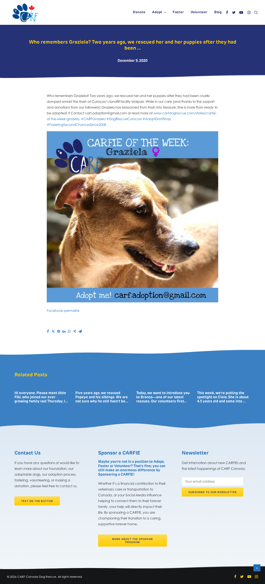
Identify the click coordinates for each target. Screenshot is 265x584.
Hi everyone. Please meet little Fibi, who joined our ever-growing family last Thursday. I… (41, 397)
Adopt (157, 12)
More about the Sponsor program (133, 540)
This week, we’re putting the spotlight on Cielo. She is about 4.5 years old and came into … (223, 397)
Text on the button (37, 501)
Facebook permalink (63, 311)
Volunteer (199, 12)
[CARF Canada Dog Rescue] (25, 12)
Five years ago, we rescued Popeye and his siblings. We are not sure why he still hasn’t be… (101, 397)
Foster (178, 12)
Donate (139, 12)
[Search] (255, 12)
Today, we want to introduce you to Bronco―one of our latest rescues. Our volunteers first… (163, 397)
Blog (218, 12)
